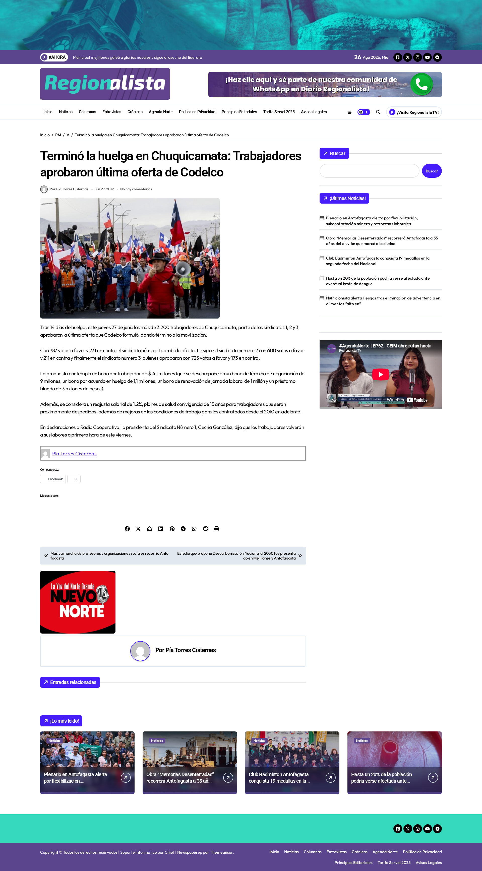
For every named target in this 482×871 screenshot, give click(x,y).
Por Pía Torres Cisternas (69, 189)
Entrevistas (111, 111)
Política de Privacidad (197, 111)
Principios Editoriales (239, 111)
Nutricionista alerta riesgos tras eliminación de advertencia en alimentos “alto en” (383, 300)
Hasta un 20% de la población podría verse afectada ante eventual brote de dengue (378, 281)
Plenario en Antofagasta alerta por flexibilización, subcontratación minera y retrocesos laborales (372, 220)
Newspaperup (189, 852)
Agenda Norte (160, 111)
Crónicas (135, 111)
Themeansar (221, 852)
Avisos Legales (314, 111)
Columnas (87, 111)
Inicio (47, 111)
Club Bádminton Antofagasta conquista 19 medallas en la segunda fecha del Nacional (378, 261)
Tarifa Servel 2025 (278, 111)
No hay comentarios (136, 189)
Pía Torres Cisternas (74, 453)
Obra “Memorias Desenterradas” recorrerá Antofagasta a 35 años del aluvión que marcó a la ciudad (382, 240)
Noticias (66, 111)
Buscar (337, 153)
